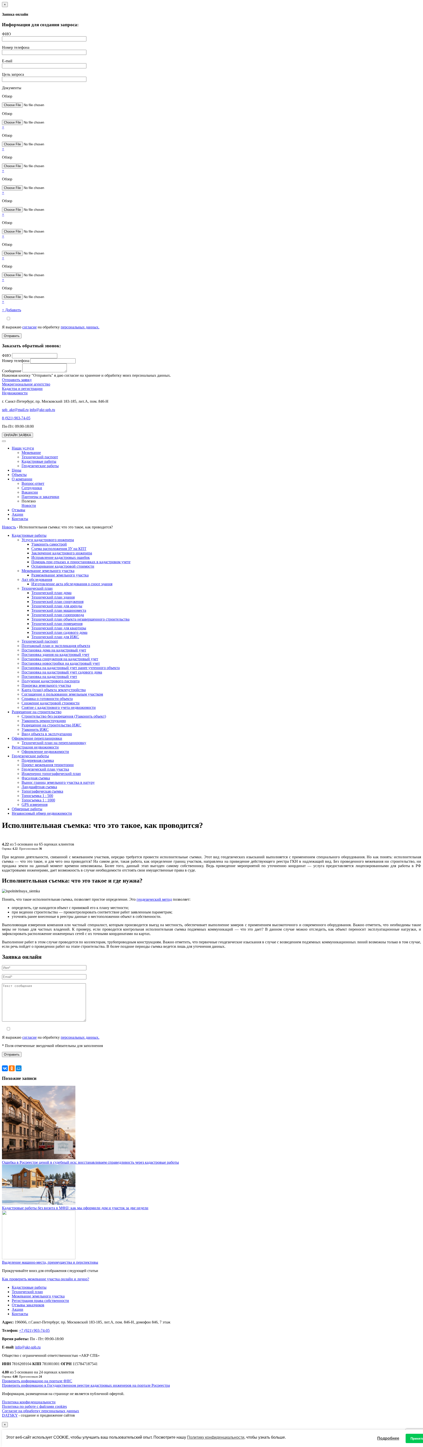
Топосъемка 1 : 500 (37, 796)
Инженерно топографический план (51, 774)
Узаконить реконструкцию (44, 721)
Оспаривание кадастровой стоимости (62, 566)
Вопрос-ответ (33, 483)
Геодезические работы (40, 466)
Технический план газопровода (57, 615)
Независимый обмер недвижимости (42, 813)
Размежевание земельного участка (60, 575)
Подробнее (388, 1438)
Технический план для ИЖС (55, 637)
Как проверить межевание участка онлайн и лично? (45, 1279)
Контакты (20, 519)
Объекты (19, 475)
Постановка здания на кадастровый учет (55, 654)
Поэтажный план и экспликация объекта (56, 646)
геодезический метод (154, 899)
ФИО (6, 34)
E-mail (7, 61)
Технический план (37, 588)
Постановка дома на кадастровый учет (54, 650)
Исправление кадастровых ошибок (60, 557)
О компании (22, 479)
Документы (11, 88)
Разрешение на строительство (36, 712)
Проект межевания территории (48, 765)
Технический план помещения (56, 624)
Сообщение (11, 371)
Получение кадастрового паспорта (51, 681)
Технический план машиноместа (58, 610)
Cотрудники (32, 488)
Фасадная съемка (36, 778)
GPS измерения (34, 804)
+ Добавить (11, 310)
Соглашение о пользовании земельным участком (62, 694)
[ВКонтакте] (5, 1068)
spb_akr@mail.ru (15, 410)
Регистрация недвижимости (35, 747)
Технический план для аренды (56, 606)
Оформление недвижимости (45, 751)
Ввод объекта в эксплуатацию (47, 734)
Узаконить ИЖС (35, 729)
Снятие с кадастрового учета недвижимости (59, 707)
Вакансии (30, 492)
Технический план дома (51, 593)
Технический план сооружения (57, 601)
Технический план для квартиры (58, 628)
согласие (29, 327)
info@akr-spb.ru (42, 410)
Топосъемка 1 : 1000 (38, 800)
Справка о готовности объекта (47, 699)
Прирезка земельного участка (46, 685)
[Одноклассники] (12, 1068)
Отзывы (18, 510)
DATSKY (10, 1415)
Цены (16, 470)
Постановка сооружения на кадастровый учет (60, 659)
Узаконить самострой (49, 544)
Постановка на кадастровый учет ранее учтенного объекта (71, 668)
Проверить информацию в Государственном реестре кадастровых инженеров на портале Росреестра (86, 1385)
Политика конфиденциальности (29, 1402)
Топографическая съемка (42, 791)
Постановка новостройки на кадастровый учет (61, 663)
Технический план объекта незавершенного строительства (80, 619)
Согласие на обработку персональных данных (40, 1411)
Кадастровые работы (39, 461)
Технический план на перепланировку (54, 743)
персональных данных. (80, 327)
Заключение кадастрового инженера (61, 553)
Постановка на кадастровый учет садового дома (62, 672)
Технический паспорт (40, 457)
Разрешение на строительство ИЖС (51, 725)
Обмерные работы (27, 809)
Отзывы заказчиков (28, 1305)
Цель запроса (13, 74)
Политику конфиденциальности (215, 1437)
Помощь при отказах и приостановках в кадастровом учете (80, 562)
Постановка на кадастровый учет (49, 676)
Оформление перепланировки (37, 738)
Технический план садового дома (59, 632)
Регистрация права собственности (40, 1300)
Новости (29, 505)
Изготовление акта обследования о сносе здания (71, 584)
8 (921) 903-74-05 (16, 418)
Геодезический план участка (45, 769)
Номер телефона (15, 47)
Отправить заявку (17, 380)
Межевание (31, 452)
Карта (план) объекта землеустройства (54, 690)
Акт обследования (37, 579)
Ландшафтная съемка (39, 787)
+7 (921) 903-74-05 (34, 1330)
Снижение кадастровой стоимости (51, 703)
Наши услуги (23, 448)
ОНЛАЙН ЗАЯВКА (17, 435)
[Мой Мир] (19, 1068)
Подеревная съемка (38, 760)
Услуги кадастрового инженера (48, 540)
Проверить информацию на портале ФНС (37, 1381)
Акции (17, 514)
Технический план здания (53, 597)
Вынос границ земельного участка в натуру (58, 782)
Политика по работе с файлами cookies (34, 1406)
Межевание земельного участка (48, 571)
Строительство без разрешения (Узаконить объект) (64, 716)
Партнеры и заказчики (40, 497)
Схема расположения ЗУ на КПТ (58, 549)
